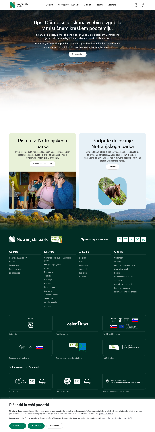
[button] (50, 5)
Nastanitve (48, 272)
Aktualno (84, 252)
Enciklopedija (14, 273)
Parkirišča (83, 273)
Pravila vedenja (50, 302)
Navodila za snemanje (123, 284)
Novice (82, 262)
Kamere (82, 277)
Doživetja (48, 280)
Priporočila (83, 266)
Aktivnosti (48, 284)
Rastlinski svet (15, 269)
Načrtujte (49, 252)
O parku (118, 252)
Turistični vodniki (51, 295)
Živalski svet (14, 266)
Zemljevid (48, 291)
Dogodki (82, 258)
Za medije (118, 281)
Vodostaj (83, 269)
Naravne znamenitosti (18, 258)
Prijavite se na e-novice (42, 164)
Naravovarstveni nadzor (124, 277)
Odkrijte (13, 252)
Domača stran (78, 54)
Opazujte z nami (121, 269)
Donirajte (112, 5)
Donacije (112, 167)
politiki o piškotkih (106, 414)
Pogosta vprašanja (122, 288)
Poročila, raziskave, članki (124, 266)
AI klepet (47, 306)
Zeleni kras (48, 299)
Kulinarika (48, 269)
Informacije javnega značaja (125, 292)
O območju (118, 258)
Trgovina (47, 276)
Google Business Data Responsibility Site (117, 418)
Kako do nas (49, 287)
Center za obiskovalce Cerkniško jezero (57, 259)
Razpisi (117, 273)
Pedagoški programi (52, 265)
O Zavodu (118, 262)
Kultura (12, 262)
